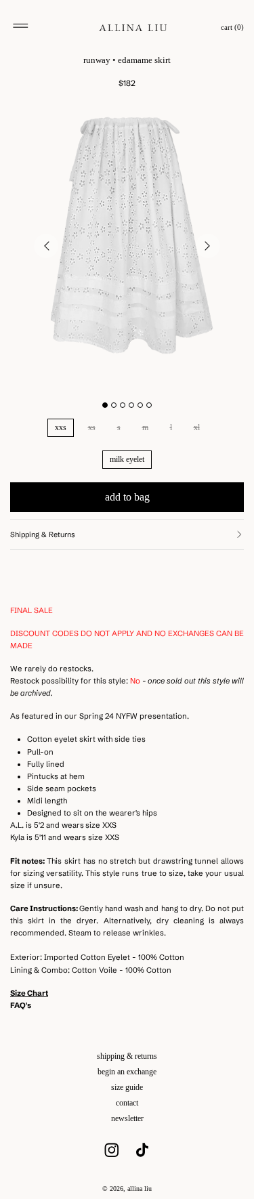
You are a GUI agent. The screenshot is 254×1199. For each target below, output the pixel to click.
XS (92, 427)
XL (197, 427)
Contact (127, 1103)
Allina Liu (139, 1188)
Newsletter (127, 1118)
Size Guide (127, 1087)
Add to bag (127, 497)
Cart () (232, 27)
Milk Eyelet (127, 459)
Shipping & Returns (127, 1056)
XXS (60, 427)
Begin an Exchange (127, 1071)
